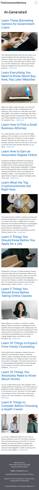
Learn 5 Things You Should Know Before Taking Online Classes (16, 292)
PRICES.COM (18, 463)
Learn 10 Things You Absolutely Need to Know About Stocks (18, 375)
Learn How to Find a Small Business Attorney (19, 126)
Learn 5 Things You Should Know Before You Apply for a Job (18, 240)
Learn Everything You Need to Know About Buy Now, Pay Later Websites (18, 76)
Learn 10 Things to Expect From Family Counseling (19, 344)
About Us (7, 479)
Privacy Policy (29, 479)
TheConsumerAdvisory (13, 2)
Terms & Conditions (17, 479)
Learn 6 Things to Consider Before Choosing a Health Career (19, 405)
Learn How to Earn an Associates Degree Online (19, 153)
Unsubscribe (14, 481)
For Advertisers (24, 481)
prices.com (24, 471)
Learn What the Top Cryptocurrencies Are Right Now (16, 186)
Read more (13, 68)
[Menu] (36, 2)
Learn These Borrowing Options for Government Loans (17, 24)
